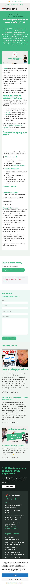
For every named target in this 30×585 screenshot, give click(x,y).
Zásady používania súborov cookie (14, 583)
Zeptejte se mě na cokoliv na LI (13, 270)
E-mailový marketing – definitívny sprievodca (12, 538)
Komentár (5, 317)
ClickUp (8, 113)
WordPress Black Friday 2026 (13, 446)
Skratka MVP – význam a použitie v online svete (15, 399)
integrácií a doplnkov (18, 165)
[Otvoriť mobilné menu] (27, 9)
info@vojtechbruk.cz (11, 528)
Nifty (7, 114)
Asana (5, 69)
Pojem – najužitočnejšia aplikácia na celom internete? (15, 370)
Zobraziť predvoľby (15, 579)
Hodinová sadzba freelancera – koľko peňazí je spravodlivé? (14, 558)
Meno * (4, 300)
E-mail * (4, 306)
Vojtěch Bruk (15, 26)
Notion (8, 109)
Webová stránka (7, 311)
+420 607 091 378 (10, 527)
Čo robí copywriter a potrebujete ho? (11, 548)
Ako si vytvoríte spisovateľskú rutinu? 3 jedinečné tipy (14, 543)
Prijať (15, 575)
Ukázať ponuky (18, 1)
